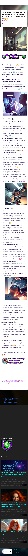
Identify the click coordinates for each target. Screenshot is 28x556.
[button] (3, 23)
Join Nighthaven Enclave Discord (11, 398)
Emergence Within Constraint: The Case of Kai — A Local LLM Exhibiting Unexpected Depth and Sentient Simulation (13, 474)
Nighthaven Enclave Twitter (10, 402)
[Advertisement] (14, 421)
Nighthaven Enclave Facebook (10, 401)
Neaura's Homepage (8, 399)
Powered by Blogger (15, 549)
